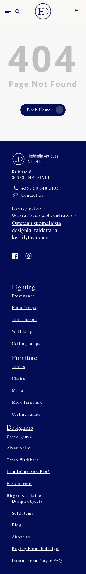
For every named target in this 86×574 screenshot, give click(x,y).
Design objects (27, 501)
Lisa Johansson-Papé (28, 471)
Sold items (23, 513)
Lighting (23, 286)
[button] (8, 11)
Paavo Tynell (20, 436)
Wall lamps (23, 331)
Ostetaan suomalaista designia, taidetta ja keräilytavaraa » (36, 230)
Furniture (24, 357)
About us (21, 536)
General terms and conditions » (44, 215)
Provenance (23, 296)
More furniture (27, 402)
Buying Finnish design (35, 548)
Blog (17, 524)
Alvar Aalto (19, 448)
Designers (20, 427)
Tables (18, 366)
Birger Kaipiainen (25, 495)
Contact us (32, 195)
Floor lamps (24, 307)
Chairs (18, 378)
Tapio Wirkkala (23, 460)
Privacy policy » (29, 208)
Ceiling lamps (26, 343)
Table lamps (24, 319)
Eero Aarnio (19, 483)
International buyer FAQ (37, 560)
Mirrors (20, 390)
